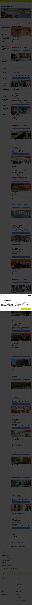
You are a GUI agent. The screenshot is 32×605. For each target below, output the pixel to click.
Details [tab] (16, 297)
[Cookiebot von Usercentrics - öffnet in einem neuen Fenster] (27, 295)
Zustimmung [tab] (5, 297)
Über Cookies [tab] (26, 297)
